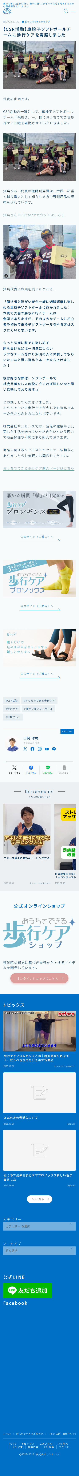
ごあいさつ (46, 1443)
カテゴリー (12, 1219)
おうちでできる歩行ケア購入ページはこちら (38, 468)
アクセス (64, 1447)
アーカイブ (12, 1243)
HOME (7, 1434)
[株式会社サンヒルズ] (7, 11)
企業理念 (63, 1443)
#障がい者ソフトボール (38, 708)
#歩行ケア (12, 708)
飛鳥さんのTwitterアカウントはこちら (34, 214)
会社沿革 (17, 1447)
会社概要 (49, 1447)
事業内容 (33, 1447)
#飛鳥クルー (13, 717)
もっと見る (37, 1199)
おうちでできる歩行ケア (37, 21)
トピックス (27, 1443)
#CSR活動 (12, 700)
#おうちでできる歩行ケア (39, 700)
